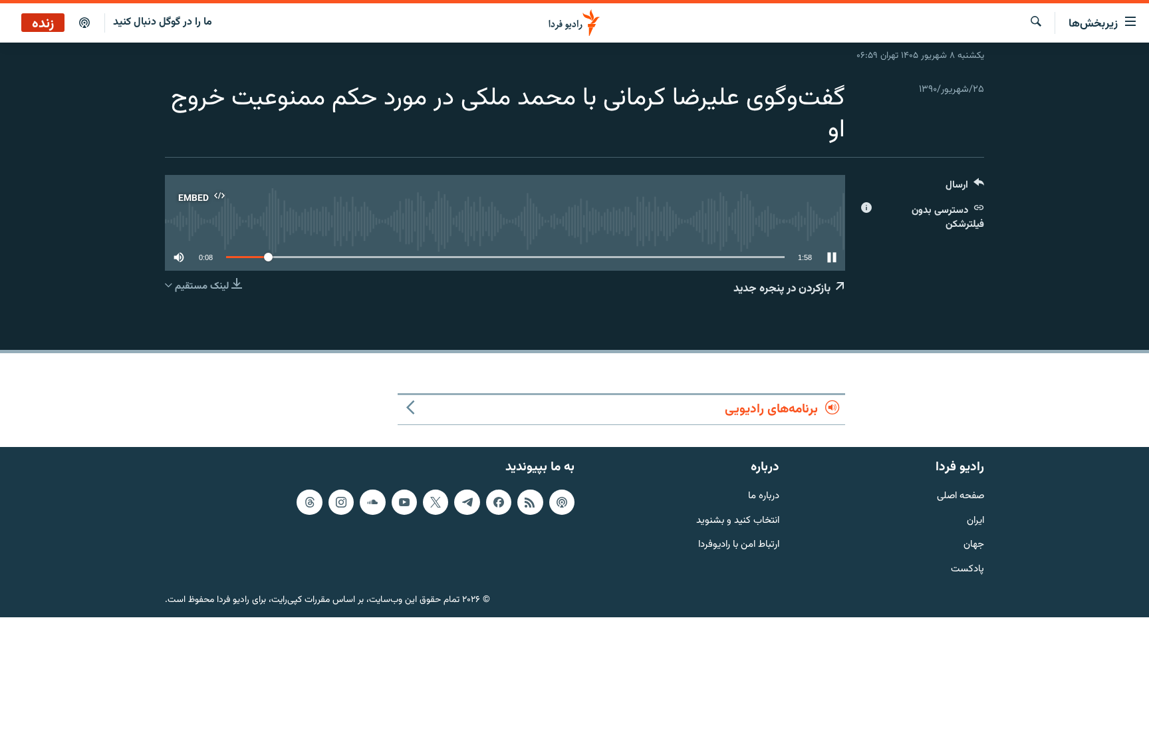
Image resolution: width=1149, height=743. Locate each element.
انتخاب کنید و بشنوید (737, 520)
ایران (975, 520)
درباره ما (763, 496)
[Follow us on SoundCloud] (372, 501)
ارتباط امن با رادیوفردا (738, 545)
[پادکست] (84, 23)
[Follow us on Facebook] (498, 501)
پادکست (967, 570)
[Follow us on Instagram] (341, 501)
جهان (973, 545)
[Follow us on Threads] (309, 501)
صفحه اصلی (960, 496)
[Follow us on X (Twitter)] (435, 501)
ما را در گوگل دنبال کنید (162, 22)
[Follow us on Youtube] (404, 501)
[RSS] (530, 501)
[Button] (965, 188)
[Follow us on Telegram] (466, 501)
